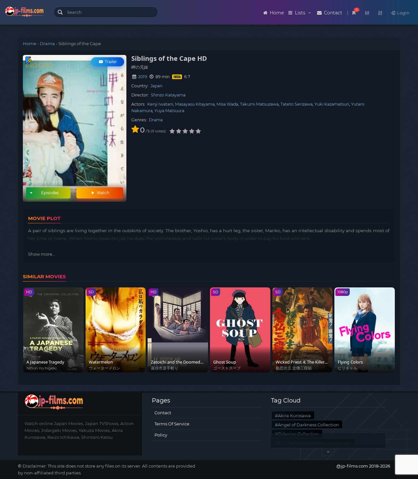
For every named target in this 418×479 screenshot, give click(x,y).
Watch (102, 192)
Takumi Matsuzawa (259, 104)
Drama (47, 43)
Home (276, 13)
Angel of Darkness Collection (308, 424)
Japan (156, 85)
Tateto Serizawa (297, 104)
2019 (142, 76)
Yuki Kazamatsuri (331, 104)
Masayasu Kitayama (195, 104)
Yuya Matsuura (169, 110)
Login (403, 12)
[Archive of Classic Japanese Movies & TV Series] (24, 13)
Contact (332, 13)
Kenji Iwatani (160, 104)
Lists (300, 13)
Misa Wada (227, 104)
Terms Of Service (171, 423)
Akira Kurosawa (294, 415)
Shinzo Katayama (168, 95)
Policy (160, 434)
